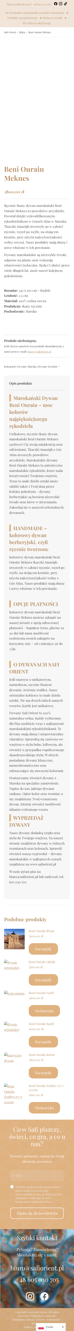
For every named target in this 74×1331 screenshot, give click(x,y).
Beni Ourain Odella (42, 962)
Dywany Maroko (27, 366)
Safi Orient (10, 32)
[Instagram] (60, 4)
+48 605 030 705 (41, 4)
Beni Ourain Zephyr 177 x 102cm (46, 1088)
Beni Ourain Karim (42, 1055)
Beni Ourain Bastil (41, 1024)
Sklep (22, 32)
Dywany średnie (48, 366)
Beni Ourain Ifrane (42, 931)
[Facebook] (55, 4)
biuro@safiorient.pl (19, 4)
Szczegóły (43, 948)
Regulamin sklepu (23, 1319)
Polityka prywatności (43, 1315)
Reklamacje (53, 1319)
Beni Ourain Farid (41, 993)
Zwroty (40, 1319)
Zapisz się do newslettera (37, 1213)
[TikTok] (65, 4)
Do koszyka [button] (44, 1010)
